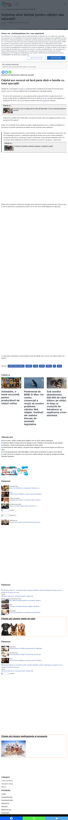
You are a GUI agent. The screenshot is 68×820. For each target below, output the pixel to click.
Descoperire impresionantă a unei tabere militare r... (25, 600)
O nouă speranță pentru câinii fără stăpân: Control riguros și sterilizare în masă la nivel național (32, 452)
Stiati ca (3, 787)
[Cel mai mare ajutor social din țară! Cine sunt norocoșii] (5, 523)
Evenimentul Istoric (7, 800)
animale (28, 366)
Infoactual (4, 806)
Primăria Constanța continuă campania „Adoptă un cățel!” (33, 146)
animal (45, 100)
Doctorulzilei (5, 813)
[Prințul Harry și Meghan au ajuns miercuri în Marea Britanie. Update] (5, 495)
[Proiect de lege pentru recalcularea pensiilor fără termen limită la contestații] (5, 613)
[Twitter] (6, 72)
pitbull (49, 366)
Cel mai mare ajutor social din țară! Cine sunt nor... (25, 522)
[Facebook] (3, 72)
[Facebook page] (14, 475)
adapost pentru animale (16, 366)
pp (54, 366)
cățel (21, 89)
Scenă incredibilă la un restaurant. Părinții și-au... (24, 488)
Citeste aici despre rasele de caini (18, 618)
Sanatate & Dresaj (7, 784)
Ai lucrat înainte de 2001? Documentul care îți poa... (25, 654)
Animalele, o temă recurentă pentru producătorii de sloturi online (23, 445)
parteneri (10, 36)
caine (35, 366)
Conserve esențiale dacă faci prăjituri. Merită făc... (25, 606)
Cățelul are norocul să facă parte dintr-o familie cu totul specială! (19, 66)
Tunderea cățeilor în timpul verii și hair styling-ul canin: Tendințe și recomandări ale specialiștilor (33, 443)
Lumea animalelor (7, 780)
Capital (3, 794)
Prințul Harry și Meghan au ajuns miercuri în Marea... (25, 494)
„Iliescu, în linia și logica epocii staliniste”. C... (23, 506)
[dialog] (34, 46)
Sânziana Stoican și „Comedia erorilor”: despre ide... (17, 596)
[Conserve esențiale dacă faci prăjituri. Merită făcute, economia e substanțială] (5, 607)
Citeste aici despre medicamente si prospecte (24, 736)
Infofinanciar (5, 803)
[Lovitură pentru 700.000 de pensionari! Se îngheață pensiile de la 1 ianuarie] (5, 649)
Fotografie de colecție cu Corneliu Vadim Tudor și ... (25, 500)
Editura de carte (6, 809)
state (59, 366)
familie (42, 366)
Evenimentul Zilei (6, 797)
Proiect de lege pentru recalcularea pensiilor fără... (25, 612)
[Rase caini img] (13, 635)
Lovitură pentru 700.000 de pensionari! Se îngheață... (26, 648)
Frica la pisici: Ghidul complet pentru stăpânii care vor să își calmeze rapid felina (28, 440)
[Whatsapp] (10, 72)
